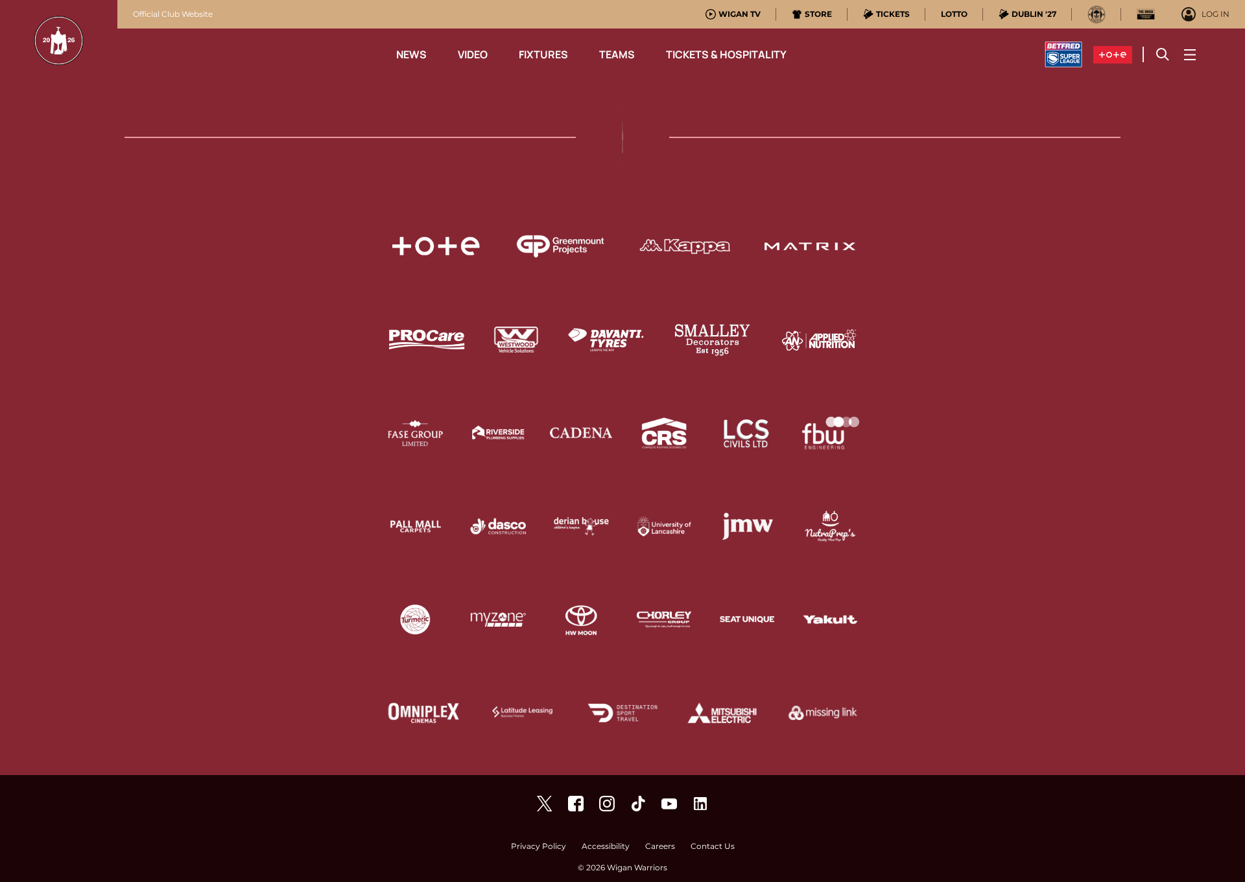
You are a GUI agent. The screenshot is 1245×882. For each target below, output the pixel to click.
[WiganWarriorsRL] (544, 803)
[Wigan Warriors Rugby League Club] (700, 803)
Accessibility (606, 846)
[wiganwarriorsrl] (607, 803)
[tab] (733, 14)
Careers (660, 846)
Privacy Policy (538, 846)
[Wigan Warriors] (576, 803)
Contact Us (713, 846)
